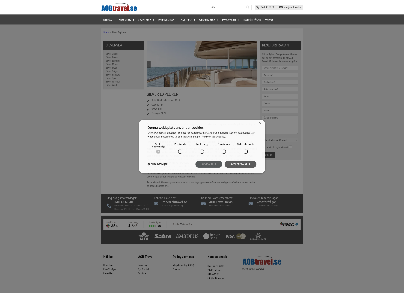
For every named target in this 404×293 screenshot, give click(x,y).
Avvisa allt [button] (209, 164)
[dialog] (202, 146)
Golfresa (186, 19)
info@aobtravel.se (292, 7)
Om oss (269, 19)
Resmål (107, 19)
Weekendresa (207, 19)
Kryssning (125, 19)
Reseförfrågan (252, 19)
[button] (158, 164)
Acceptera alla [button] (240, 164)
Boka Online (229, 19)
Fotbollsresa (166, 19)
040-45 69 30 (267, 7)
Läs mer (230, 136)
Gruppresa (144, 19)
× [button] (260, 123)
